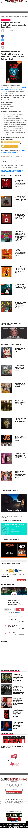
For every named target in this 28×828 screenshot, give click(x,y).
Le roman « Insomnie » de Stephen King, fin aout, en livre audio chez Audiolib (20, 216)
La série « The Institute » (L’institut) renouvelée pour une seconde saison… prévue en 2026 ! (18, 677)
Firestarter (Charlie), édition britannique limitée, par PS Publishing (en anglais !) (20, 456)
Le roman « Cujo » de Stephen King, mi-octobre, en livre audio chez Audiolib (20, 199)
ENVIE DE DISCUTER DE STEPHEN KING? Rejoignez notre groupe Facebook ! (12, 170)
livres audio (9, 156)
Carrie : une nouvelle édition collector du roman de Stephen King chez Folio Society (18, 725)
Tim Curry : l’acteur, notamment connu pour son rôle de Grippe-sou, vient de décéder (18, 701)
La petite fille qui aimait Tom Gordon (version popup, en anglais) (19, 368)
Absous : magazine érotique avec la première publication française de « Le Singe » (20, 474)
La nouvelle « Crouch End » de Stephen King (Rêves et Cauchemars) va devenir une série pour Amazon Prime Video (18, 690)
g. (19, 152)
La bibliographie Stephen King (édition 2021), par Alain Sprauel (20, 438)
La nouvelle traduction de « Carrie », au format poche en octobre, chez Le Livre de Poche (18, 713)
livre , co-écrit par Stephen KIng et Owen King (13, 89)
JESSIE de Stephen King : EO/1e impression (20, 349)
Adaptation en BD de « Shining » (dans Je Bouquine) (20, 385)
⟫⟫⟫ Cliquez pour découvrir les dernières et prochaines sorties (12, 746)
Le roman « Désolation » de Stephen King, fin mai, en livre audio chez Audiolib (20, 252)
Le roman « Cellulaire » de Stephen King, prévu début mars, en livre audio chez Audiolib (20, 305)
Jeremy (7, 31)
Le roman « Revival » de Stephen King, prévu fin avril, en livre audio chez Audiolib (20, 287)
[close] (27, 822)
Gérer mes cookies (14, 821)
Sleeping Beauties (18, 156)
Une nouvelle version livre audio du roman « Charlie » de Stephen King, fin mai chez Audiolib (20, 270)
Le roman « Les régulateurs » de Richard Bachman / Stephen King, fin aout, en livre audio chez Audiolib (20, 182)
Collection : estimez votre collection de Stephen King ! (20, 402)
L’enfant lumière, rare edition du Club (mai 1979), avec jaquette (20, 420)
